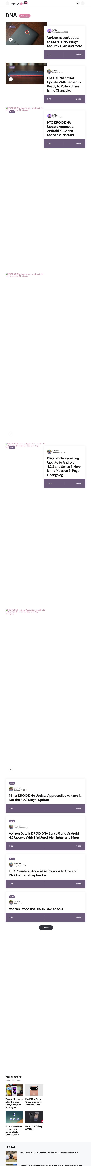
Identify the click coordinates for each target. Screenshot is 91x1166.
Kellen (56, 70)
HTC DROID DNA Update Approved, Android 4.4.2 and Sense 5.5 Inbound (60, 128)
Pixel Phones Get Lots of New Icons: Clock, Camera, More (14, 1130)
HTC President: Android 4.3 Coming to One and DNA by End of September (43, 873)
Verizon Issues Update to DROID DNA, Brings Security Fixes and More (64, 42)
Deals (12, 896)
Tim (55, 30)
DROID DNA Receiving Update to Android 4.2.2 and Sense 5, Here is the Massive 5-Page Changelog (64, 466)
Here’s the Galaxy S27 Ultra (33, 1128)
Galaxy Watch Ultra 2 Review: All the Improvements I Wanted (48, 1152)
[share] (11, 40)
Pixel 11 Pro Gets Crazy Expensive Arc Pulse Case (33, 1102)
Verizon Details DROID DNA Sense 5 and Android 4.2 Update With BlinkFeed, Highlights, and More (44, 835)
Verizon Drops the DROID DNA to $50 (36, 909)
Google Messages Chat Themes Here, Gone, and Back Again (14, 1103)
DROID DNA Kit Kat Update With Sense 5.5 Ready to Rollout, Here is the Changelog (64, 84)
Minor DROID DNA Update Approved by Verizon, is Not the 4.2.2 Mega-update (45, 798)
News (12, 27)
